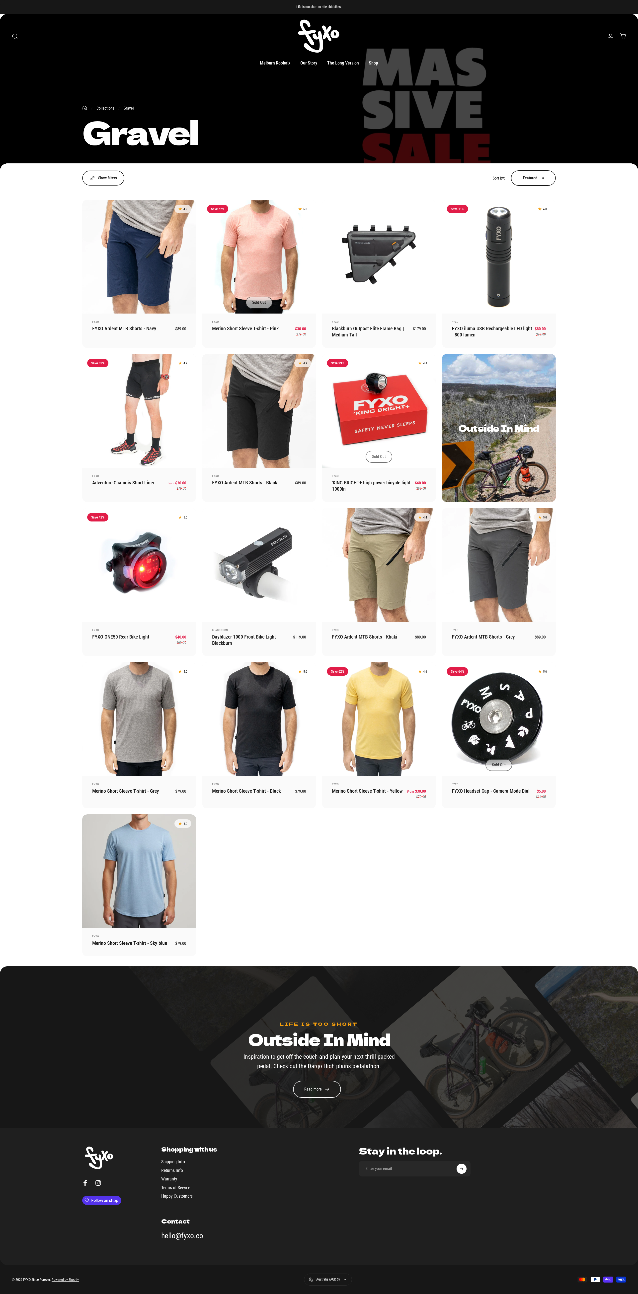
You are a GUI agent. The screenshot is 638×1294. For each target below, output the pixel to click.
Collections (105, 108)
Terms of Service (175, 1187)
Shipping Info (173, 1161)
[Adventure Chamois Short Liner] (139, 411)
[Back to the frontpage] (84, 108)
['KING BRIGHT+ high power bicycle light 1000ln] (379, 411)
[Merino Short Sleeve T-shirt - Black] (259, 719)
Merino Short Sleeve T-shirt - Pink (245, 328)
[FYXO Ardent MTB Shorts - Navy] (139, 257)
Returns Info (172, 1170)
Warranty (169, 1178)
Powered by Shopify (65, 1280)
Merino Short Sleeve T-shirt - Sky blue (129, 943)
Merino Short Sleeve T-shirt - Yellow (367, 791)
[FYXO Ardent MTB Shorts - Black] (259, 411)
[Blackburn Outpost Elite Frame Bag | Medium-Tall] (379, 257)
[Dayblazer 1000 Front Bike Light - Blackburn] (259, 565)
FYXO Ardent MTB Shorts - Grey (483, 637)
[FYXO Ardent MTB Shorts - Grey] (499, 565)
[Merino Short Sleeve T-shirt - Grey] (139, 719)
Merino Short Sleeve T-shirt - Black (246, 791)
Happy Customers (177, 1196)
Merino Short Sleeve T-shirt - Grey (125, 791)
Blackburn (220, 630)
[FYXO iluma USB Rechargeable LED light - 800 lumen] (499, 257)
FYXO (95, 322)
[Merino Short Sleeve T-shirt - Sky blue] (139, 871)
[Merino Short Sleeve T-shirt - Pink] (259, 257)
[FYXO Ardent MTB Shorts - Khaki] (379, 565)
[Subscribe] (462, 1169)
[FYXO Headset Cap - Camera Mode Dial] (499, 719)
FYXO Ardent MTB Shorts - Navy (124, 328)
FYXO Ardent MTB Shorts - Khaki (364, 637)
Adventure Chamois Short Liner (123, 483)
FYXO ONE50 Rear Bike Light (120, 637)
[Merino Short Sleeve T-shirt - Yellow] (379, 719)
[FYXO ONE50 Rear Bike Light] (139, 565)
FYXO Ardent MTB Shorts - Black (244, 483)
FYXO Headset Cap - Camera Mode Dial (491, 791)
